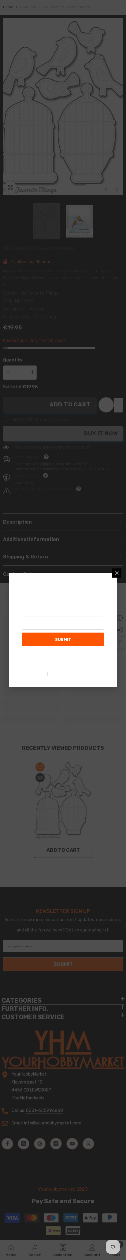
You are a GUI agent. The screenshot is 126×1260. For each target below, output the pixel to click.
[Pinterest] (56, 658)
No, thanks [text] (66, 674)
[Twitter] (95, 658)
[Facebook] (30, 658)
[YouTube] (82, 658)
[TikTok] (69, 658)
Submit (63, 639)
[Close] (116, 572)
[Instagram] (43, 658)
